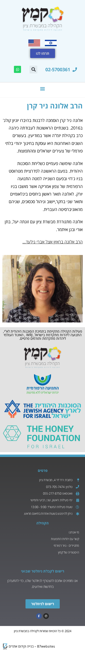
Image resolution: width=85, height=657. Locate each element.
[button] (33, 69)
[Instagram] (46, 616)
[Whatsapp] (17, 69)
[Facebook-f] (39, 616)
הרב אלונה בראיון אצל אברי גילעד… (52, 242)
